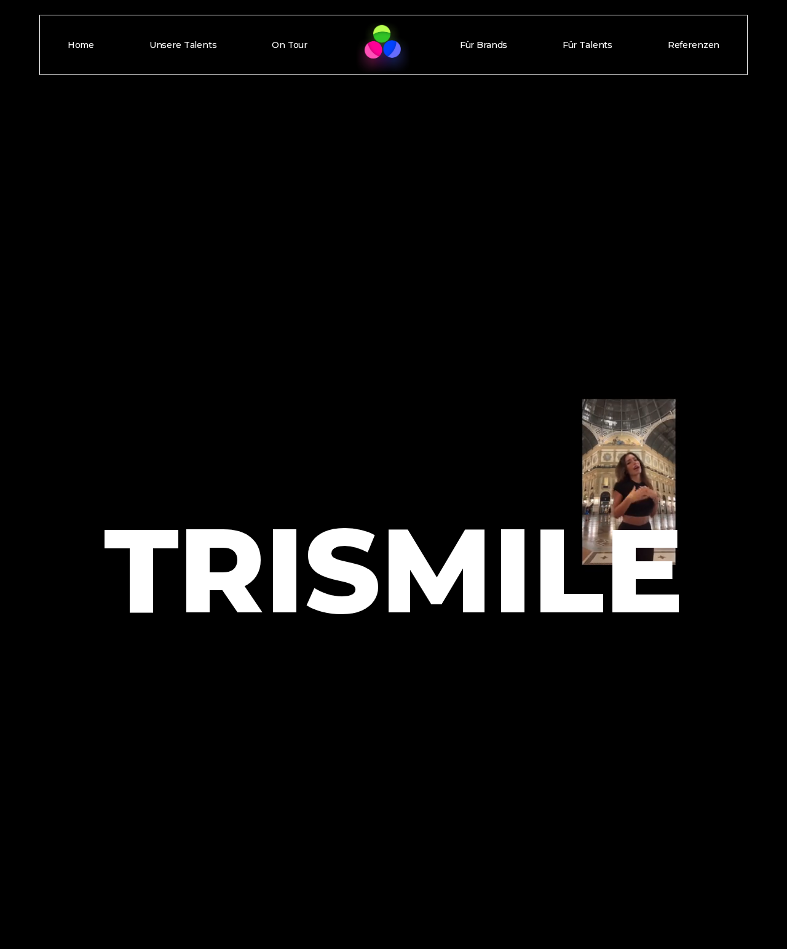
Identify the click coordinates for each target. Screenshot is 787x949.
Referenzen (694, 44)
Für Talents (587, 44)
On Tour (289, 44)
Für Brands (484, 44)
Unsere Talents (183, 44)
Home (81, 44)
